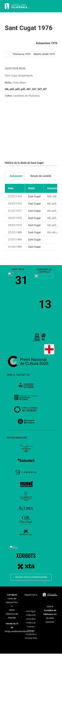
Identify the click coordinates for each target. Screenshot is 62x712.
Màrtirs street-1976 (44, 54)
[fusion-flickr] (35, 606)
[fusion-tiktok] (27, 606)
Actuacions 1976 (46, 43)
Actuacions (15, 175)
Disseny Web (31, 638)
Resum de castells (40, 175)
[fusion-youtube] (37, 600)
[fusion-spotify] (31, 606)
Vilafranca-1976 (22, 54)
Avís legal (30, 611)
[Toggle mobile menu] (56, 6)
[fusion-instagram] (33, 600)
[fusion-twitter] (29, 600)
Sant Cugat (34, 196)
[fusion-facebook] (25, 600)
